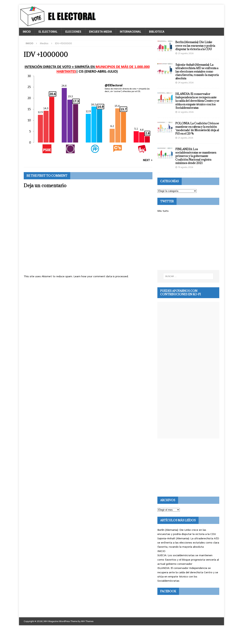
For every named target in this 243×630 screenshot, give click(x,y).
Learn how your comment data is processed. (101, 276)
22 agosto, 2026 (185, 112)
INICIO (27, 32)
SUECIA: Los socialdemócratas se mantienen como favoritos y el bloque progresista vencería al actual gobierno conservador (188, 559)
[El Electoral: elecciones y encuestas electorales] (59, 26)
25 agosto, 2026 (185, 53)
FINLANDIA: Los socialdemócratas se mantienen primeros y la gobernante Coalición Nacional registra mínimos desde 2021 (195, 156)
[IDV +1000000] (88, 153)
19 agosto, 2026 (185, 167)
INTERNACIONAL (130, 32)
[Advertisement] (188, 241)
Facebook (168, 591)
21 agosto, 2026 (185, 137)
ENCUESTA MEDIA (100, 32)
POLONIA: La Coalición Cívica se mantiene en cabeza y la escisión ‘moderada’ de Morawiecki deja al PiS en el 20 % (197, 128)
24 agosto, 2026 (185, 82)
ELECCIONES (73, 32)
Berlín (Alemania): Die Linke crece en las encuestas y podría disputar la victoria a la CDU (195, 45)
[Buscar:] (188, 276)
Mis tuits (163, 211)
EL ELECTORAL (48, 32)
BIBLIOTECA (156, 32)
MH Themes (87, 621)
